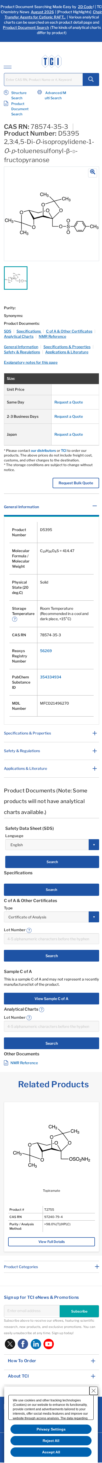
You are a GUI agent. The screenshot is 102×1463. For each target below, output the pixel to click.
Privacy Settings (51, 1429)
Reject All (51, 1441)
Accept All (51, 1452)
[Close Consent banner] (93, 1391)
